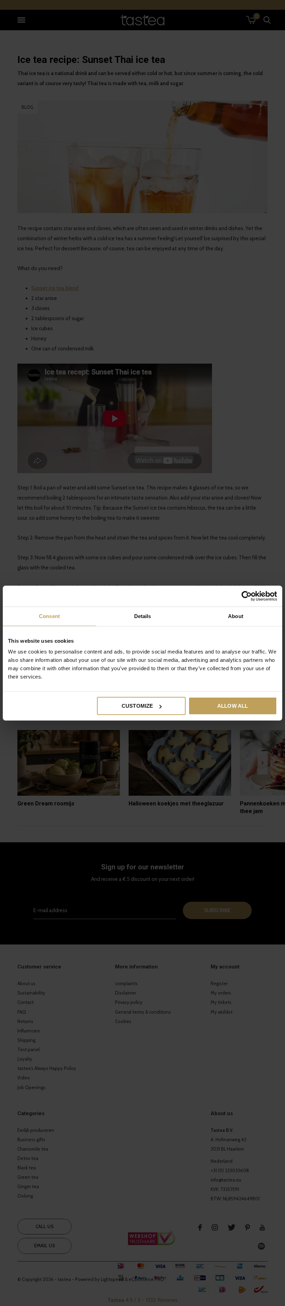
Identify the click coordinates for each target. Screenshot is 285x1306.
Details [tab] (142, 616)
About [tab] (235, 616)
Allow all (232, 706)
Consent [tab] (49, 616)
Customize (137, 706)
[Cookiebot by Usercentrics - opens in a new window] (246, 596)
